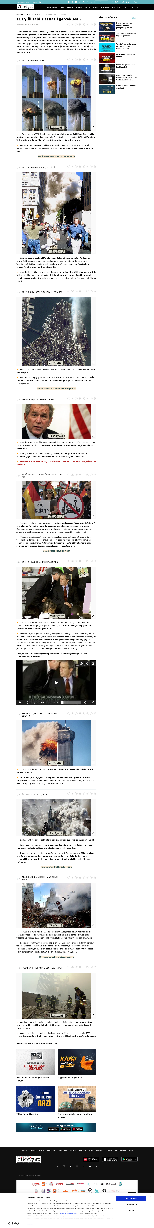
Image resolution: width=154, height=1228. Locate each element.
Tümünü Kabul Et (131, 1198)
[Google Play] (65, 1129)
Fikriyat (26, 1175)
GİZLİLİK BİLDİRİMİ (120, 1151)
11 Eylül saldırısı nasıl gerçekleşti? (54, 14)
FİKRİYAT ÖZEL (116, 7)
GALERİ (87, 7)
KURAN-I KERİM (63, 1151)
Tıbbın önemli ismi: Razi (27, 1114)
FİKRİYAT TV (105, 7)
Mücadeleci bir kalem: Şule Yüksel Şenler (32, 1079)
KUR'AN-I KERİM (52, 7)
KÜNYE (131, 1151)
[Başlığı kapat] (150, 1196)
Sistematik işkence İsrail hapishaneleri (125, 66)
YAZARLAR (70, 7)
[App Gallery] (77, 1129)
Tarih (36, 14)
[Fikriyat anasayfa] (36, 1127)
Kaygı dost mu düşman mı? (70, 1077)
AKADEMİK (79, 7)
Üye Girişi (34, 2)
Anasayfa (19, 14)
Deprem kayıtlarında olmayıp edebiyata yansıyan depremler (124, 25)
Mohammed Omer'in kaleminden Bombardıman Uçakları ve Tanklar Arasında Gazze (126, 77)
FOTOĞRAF (82, 1151)
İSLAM (62, 7)
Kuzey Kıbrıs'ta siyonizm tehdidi (125, 55)
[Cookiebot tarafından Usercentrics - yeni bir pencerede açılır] (13, 1223)
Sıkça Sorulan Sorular (22, 2)
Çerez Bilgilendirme (68, 1213)
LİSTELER (96, 7)
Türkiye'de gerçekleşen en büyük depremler (126, 34)
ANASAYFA (24, 1151)
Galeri (29, 14)
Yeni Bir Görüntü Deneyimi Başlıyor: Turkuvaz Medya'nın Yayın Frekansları (126, 46)
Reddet (131, 1211)
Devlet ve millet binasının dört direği (126, 87)
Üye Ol (41, 2)
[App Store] (53, 1129)
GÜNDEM (33, 1151)
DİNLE (125, 7)
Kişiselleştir (130, 1204)
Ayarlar (30, 1224)
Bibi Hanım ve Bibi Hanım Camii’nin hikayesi (75, 1116)
